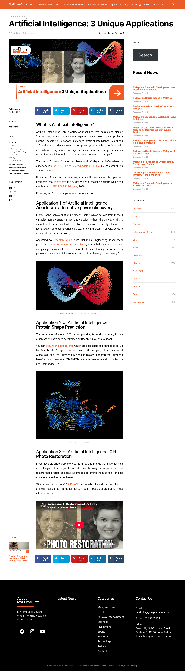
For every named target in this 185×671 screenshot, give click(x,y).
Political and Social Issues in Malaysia (152, 97)
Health (59, 4)
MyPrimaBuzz (18, 4)
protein (11, 173)
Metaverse (60, 181)
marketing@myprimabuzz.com (153, 612)
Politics (147, 4)
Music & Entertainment (74, 4)
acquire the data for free (60, 345)
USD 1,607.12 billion (63, 186)
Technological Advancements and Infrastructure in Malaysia (151, 173)
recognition (17, 173)
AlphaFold (12, 146)
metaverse (19, 164)
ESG (135, 239)
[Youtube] (42, 631)
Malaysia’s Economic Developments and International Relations (154, 88)
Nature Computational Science (17, 167)
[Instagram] (32, 631)
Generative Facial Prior (15, 161)
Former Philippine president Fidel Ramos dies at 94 (18, 558)
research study (63, 240)
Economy (124, 4)
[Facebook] (22, 631)
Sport (135, 294)
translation (26, 173)
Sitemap (134, 666)
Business (92, 4)
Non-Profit (138, 271)
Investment (103, 4)
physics (22, 170)
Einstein (18, 155)
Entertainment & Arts (142, 232)
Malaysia (137, 263)
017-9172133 (152, 618)
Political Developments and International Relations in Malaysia (154, 141)
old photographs (13, 170)
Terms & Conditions (109, 666)
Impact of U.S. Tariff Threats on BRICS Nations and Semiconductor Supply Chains (153, 130)
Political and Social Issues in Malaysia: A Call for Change (154, 152)
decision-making (21, 152)
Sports (114, 4)
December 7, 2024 (140, 93)
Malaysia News (46, 4)
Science (136, 286)
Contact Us (158, 4)
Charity (136, 216)
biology (24, 149)
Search (136, 42)
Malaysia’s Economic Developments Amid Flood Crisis (152, 184)
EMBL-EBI (11, 158)
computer (11, 152)
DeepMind (12, 155)
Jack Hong (14, 126)
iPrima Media (93, 666)
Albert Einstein (15, 143)
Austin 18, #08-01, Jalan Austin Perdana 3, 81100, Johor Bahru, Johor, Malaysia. (153, 632)
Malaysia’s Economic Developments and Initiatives (154, 118)
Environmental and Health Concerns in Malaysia (153, 107)
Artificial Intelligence (14, 149)
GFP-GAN (11, 164)
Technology (136, 4)
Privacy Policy (123, 666)
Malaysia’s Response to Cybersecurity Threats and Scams (153, 163)
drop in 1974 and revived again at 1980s (75, 165)
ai (9, 143)
